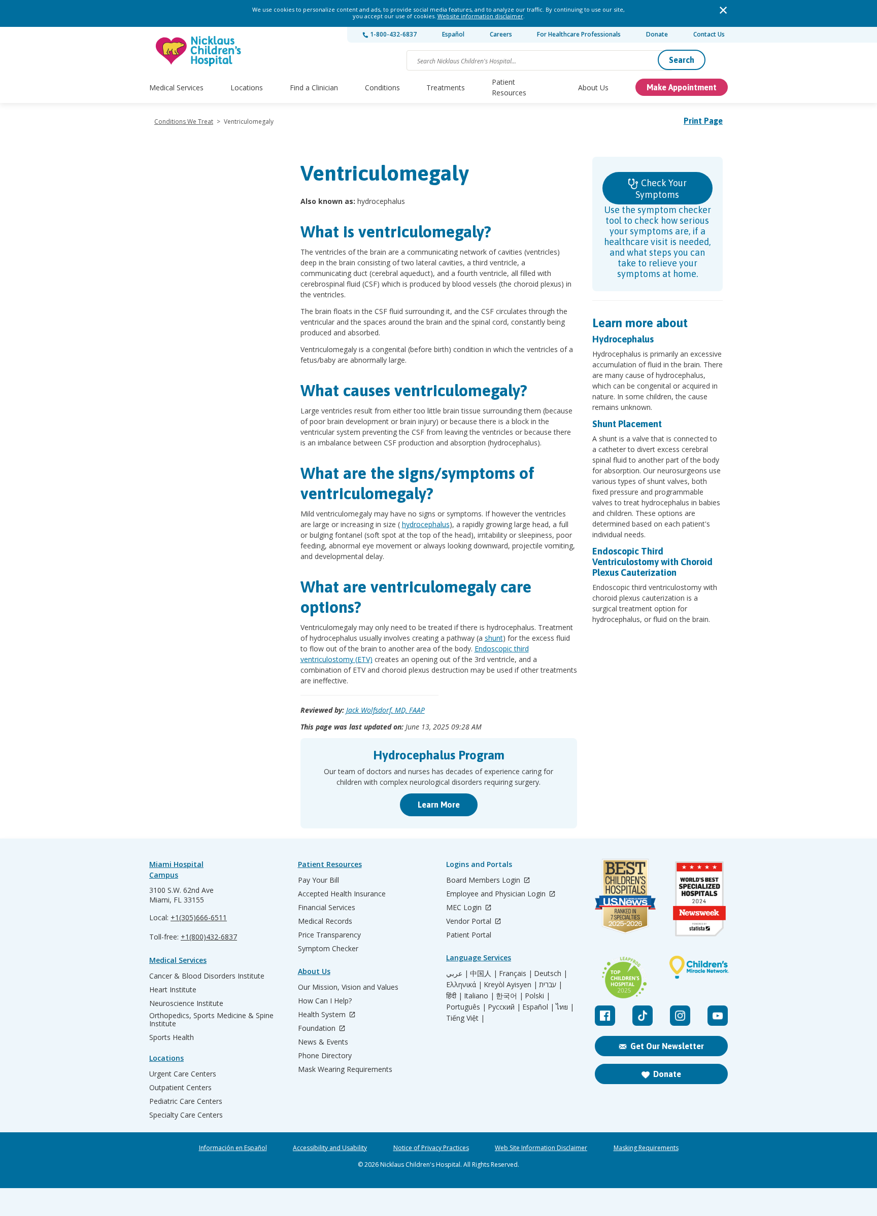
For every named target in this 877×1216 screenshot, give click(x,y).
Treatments (445, 87)
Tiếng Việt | (465, 1018)
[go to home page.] (199, 51)
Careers (501, 34)
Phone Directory (325, 1056)
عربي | (457, 973)
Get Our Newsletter (667, 1046)
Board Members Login (484, 880)
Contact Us (709, 34)
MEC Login (465, 908)
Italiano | (479, 996)
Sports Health (171, 1037)
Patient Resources (509, 87)
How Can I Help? (325, 1001)
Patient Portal (468, 935)
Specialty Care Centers (186, 1115)
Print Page (703, 120)
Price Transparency (329, 935)
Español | (538, 1007)
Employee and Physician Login (497, 894)
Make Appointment (682, 87)
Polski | (537, 996)
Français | (515, 973)
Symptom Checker (328, 949)
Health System (323, 1015)
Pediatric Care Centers (185, 1101)
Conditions (382, 87)
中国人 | (483, 973)
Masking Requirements (646, 1148)
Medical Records (325, 921)
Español (453, 34)
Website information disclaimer (480, 16)
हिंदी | (454, 996)
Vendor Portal (469, 921)
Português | (466, 1007)
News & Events (323, 1042)
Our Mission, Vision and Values (348, 987)
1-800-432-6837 (392, 34)
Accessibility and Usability (330, 1148)
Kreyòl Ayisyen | (510, 985)
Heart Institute (172, 990)
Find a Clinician (314, 87)
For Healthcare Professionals (579, 34)
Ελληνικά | (464, 985)
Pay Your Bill (318, 880)
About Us (593, 87)
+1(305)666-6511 (199, 917)
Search (681, 59)
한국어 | (509, 996)
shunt (494, 638)
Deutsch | (550, 973)
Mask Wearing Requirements (345, 1069)
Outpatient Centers (180, 1088)
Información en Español (233, 1148)
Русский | (504, 1007)
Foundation (318, 1028)
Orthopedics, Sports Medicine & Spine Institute (211, 1020)
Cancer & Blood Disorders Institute (206, 976)
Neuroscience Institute (186, 1003)
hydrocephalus (426, 524)
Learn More (439, 804)
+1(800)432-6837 (209, 937)
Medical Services (176, 87)
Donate (657, 34)
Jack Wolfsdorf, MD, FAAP (385, 710)
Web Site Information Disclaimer (541, 1148)
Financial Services (326, 908)
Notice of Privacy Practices (431, 1148)
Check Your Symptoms (661, 189)
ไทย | (565, 1007)
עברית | (550, 985)
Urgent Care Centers (182, 1074)
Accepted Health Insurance (342, 894)
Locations (246, 87)
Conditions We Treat (183, 121)
